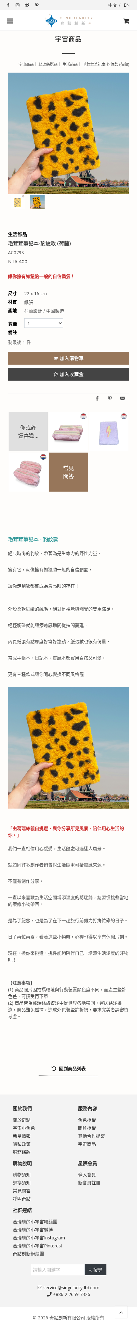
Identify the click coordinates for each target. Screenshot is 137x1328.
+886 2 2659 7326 (71, 1294)
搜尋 (97, 1270)
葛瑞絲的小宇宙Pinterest (37, 1246)
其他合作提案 (91, 1136)
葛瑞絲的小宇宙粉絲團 (35, 1222)
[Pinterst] (110, 398)
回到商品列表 (72, 1068)
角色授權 (87, 1120)
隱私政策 (22, 1144)
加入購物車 (72, 358)
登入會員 (87, 1175)
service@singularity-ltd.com (70, 1288)
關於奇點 (22, 1120)
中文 (112, 5)
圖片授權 (87, 1128)
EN (127, 5)
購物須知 (22, 1175)
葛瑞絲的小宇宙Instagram (39, 1238)
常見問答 (22, 1191)
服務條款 (22, 1152)
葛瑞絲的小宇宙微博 (33, 1230)
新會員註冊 (89, 1183)
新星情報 (22, 1136)
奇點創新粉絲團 (28, 1254)
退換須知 (22, 1183)
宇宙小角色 (24, 1128)
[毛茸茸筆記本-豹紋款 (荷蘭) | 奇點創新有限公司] (68, 133)
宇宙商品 (87, 1144)
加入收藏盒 (72, 374)
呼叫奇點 (22, 1199)
